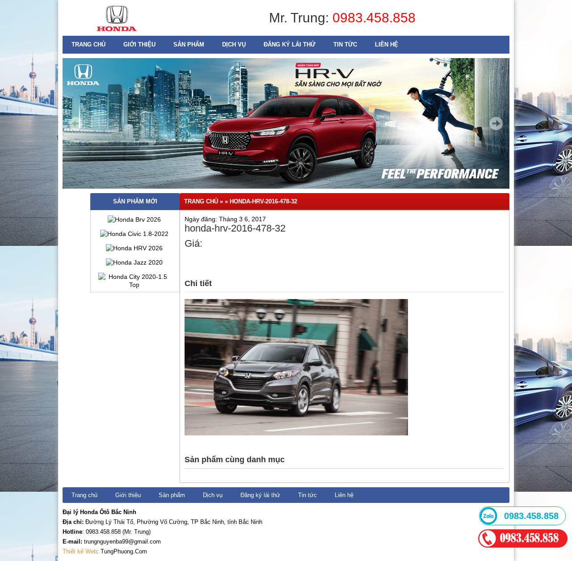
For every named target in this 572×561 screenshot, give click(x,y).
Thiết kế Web (80, 551)
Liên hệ (386, 44)
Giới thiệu (139, 44)
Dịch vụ (234, 44)
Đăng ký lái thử (289, 44)
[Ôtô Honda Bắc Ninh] (117, 33)
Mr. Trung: (300, 17)
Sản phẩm (188, 44)
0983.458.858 (374, 17)
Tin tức (345, 44)
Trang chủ (88, 44)
